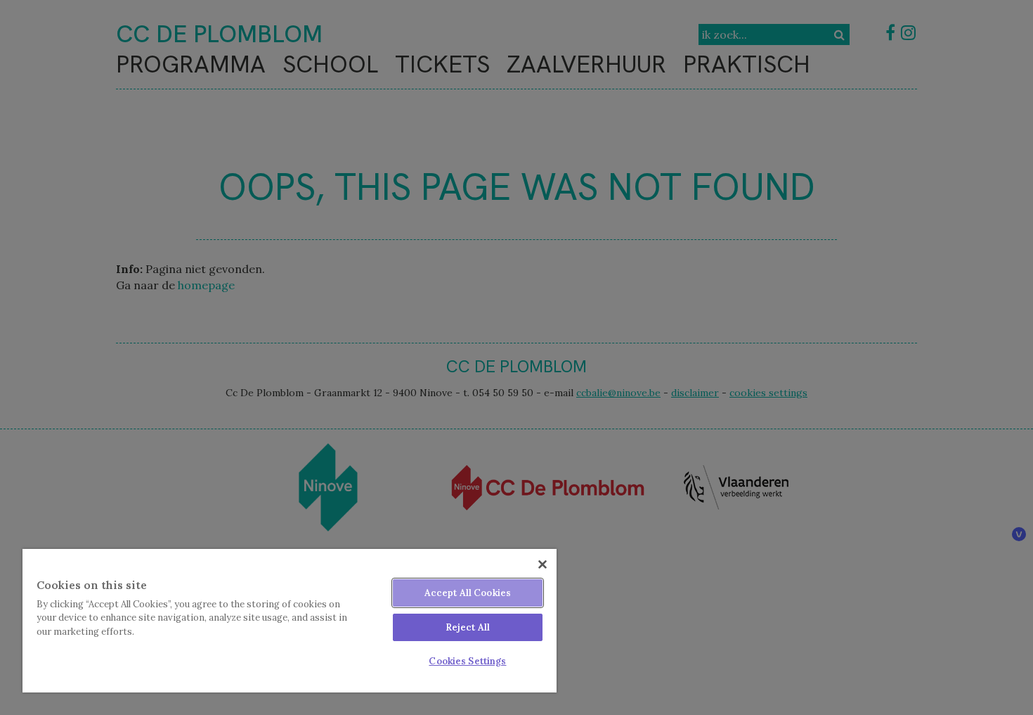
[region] (289, 620)
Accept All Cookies (467, 593)
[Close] (542, 564)
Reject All (468, 627)
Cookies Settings (467, 661)
